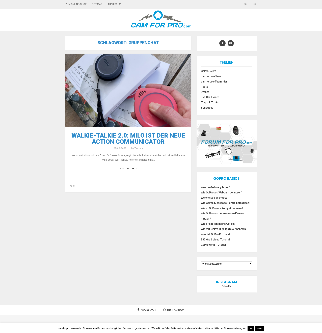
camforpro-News (211, 76)
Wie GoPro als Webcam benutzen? (222, 192)
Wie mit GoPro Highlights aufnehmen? (224, 229)
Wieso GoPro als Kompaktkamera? (222, 208)
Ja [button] (251, 328)
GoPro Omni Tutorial (213, 244)
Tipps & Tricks (210, 102)
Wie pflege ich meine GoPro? (218, 223)
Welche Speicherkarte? (215, 197)
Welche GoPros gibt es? (215, 187)
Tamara (138, 148)
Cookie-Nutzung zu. (235, 328)
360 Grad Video (210, 97)
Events (205, 92)
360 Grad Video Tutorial (215, 239)
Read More (127, 168)
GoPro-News (208, 71)
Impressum (114, 4)
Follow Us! (226, 286)
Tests (204, 86)
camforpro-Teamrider (214, 81)
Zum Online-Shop (76, 4)
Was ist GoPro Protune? (215, 234)
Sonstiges (207, 107)
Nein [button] (259, 328)
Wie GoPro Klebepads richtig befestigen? (225, 202)
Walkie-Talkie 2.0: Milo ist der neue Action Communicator (128, 138)
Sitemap (97, 4)
